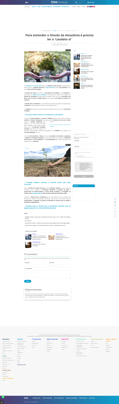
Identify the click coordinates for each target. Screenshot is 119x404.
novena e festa (6, 370)
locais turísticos (6, 364)
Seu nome (27, 262)
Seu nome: (76, 140)
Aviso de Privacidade (47, 398)
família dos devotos (6, 358)
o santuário (5, 372)
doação (4, 356)
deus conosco (94, 343)
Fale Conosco (92, 398)
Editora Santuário (97, 339)
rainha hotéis (5, 376)
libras (18, 354)
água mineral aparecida (7, 343)
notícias (4, 368)
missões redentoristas (81, 348)
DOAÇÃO (83, 6)
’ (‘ (32, 86)
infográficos (20, 352)
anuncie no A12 (21, 364)
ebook (107, 349)
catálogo (108, 351)
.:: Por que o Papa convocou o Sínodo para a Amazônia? (43, 115)
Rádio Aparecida (52, 339)
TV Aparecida (36, 339)
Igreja (54, 30)
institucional (65, 6)
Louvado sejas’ (37, 86)
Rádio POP (65, 339)
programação (35, 343)
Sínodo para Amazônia (39, 94)
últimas (34, 6)
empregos (63, 341)
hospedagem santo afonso (82, 343)
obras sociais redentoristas (79, 353)
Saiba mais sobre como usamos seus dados (83, 153)
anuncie (74, 6)
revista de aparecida (7, 378)
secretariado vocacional (81, 356)
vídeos (3, 380)
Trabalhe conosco (36, 398)
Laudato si (29, 86)
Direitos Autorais (83, 398)
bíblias (92, 341)
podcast (48, 345)
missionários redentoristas (79, 346)
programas (49, 349)
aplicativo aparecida (22, 341)
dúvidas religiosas (47, 6)
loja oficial (4, 366)
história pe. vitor (80, 341)
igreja (18, 350)
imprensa (4, 362)
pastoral (4, 374)
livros (92, 345)
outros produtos (94, 347)
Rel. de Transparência (59, 398)
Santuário (5, 339)
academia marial (6, 341)
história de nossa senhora (8, 360)
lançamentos (109, 347)
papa (38, 6)
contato (79, 6)
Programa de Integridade (71, 398)
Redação (20, 339)
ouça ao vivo (49, 343)
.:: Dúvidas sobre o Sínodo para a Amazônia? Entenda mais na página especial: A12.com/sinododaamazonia (47, 207)
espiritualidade (20, 348)
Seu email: (76, 146)
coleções (108, 345)
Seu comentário (28, 268)
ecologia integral (37, 193)
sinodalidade (57, 6)
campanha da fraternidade (20, 344)
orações (19, 358)
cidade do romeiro (6, 345)
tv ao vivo (34, 345)
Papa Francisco (50, 87)
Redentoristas (81, 339)
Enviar (27, 281)
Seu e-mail (51, 262)
